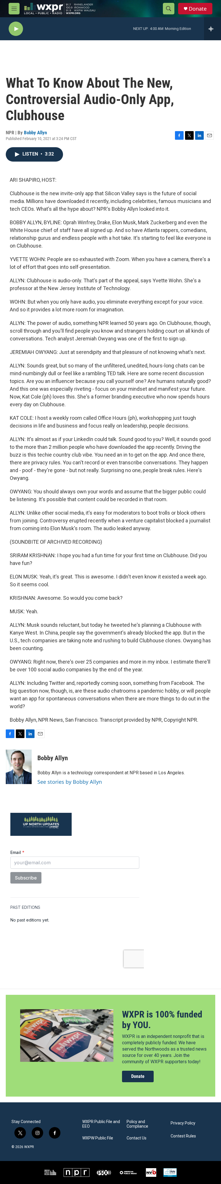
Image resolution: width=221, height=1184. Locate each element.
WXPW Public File (97, 1138)
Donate (198, 9)
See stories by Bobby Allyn (69, 781)
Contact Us (136, 1138)
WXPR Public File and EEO (101, 1124)
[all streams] (212, 28)
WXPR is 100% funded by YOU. (162, 1019)
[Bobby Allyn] (19, 767)
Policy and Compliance (137, 1124)
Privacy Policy (183, 1123)
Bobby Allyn (35, 132)
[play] (15, 29)
